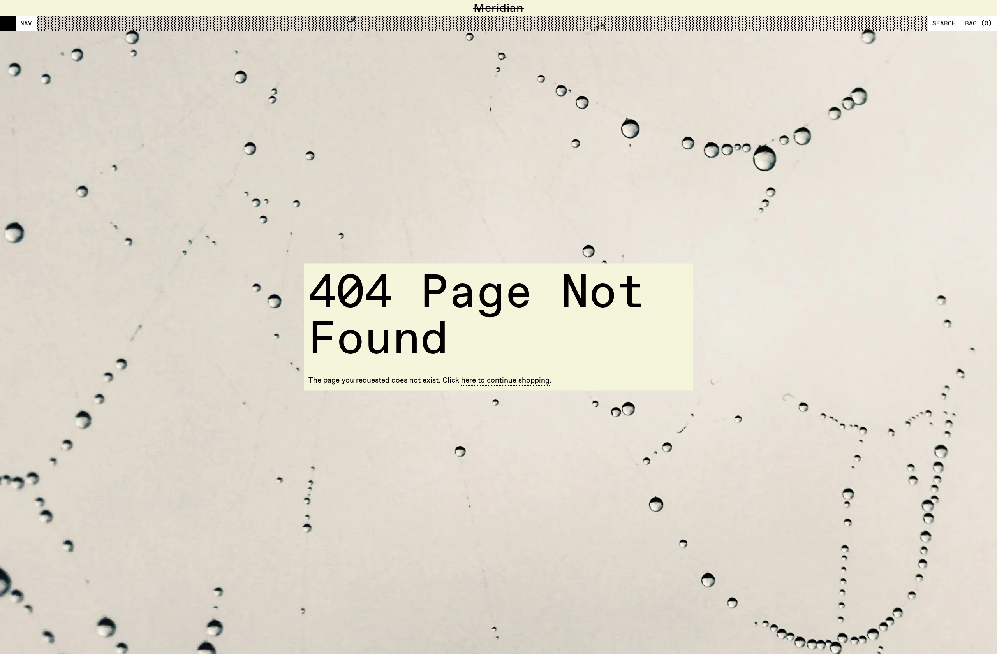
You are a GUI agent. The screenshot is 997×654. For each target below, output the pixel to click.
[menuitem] (18, 23)
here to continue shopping (505, 380)
